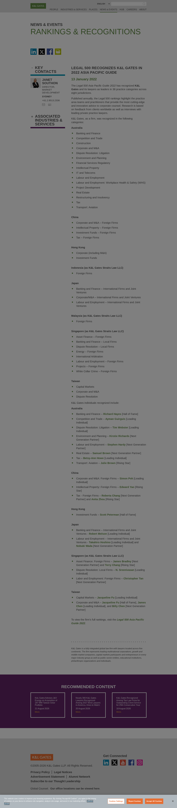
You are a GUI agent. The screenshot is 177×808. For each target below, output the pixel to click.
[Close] (173, 801)
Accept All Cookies (154, 801)
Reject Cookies (135, 801)
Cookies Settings (116, 801)
